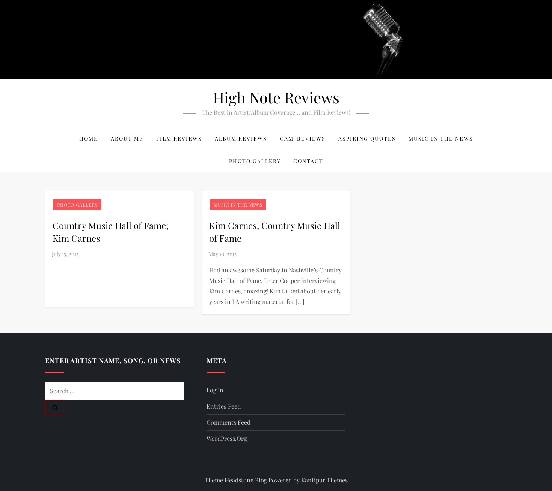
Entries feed (224, 406)
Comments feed (228, 422)
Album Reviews (241, 138)
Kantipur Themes (324, 480)
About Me (127, 138)
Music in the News (441, 138)
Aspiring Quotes (367, 138)
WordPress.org (227, 438)
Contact (308, 161)
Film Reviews (179, 138)
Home (88, 138)
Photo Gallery (255, 161)
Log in (215, 390)
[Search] (55, 407)
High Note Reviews (276, 97)
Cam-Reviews (303, 138)
